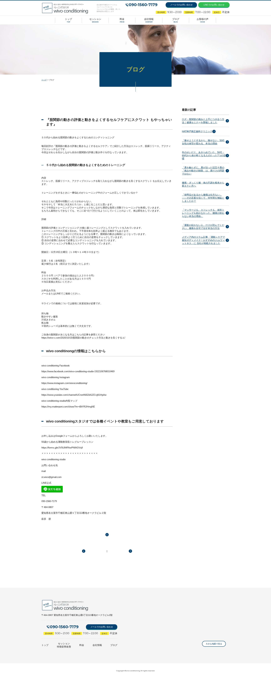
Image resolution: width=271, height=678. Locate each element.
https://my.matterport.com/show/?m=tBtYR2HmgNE (68, 406)
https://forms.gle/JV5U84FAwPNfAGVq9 (62, 447)
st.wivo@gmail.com (51, 477)
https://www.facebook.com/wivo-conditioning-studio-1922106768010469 (77, 371)
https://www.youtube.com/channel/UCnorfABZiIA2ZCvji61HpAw (73, 394)
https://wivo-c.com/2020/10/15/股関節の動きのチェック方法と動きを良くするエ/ (83, 337)
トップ (44, 80)
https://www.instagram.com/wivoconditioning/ (64, 383)
